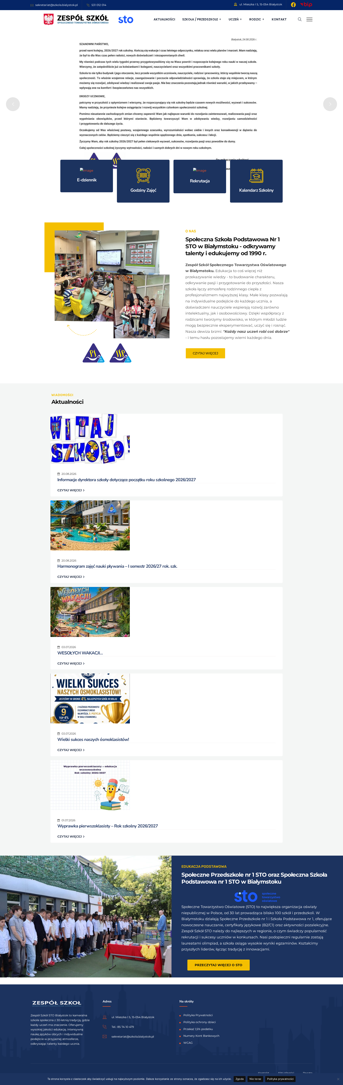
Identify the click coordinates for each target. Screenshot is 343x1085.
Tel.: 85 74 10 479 (123, 1027)
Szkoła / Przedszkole (200, 19)
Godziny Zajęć (143, 190)
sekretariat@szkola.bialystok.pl (56, 5)
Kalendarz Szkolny (256, 190)
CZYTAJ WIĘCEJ (70, 490)
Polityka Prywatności (198, 1015)
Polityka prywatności (280, 1078)
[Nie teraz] (338, 1079)
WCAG (188, 1043)
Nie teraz (255, 1078)
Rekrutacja (200, 181)
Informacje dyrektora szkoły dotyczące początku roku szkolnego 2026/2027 (126, 480)
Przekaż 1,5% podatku (198, 1029)
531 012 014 (99, 5)
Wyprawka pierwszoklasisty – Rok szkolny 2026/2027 (107, 826)
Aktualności (164, 19)
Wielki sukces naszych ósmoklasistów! (93, 740)
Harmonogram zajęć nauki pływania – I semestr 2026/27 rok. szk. (117, 566)
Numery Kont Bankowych (201, 1036)
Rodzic (255, 19)
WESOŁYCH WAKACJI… (80, 653)
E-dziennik (86, 180)
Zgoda (240, 1078)
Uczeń (234, 19)
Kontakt (279, 19)
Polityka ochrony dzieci (199, 1022)
